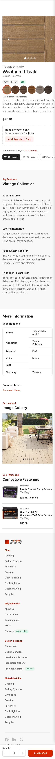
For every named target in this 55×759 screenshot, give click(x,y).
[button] (8, 39)
